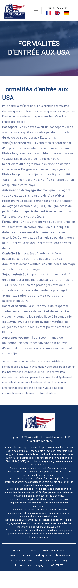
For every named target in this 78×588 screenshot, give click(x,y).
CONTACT (57, 565)
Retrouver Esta (47, 560)
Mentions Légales (53, 550)
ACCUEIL (17, 550)
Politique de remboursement (53, 555)
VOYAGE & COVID (21, 560)
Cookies (12, 555)
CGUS (32, 550)
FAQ (64, 560)
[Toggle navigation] (36, 10)
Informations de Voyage (30, 565)
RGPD (26, 555)
